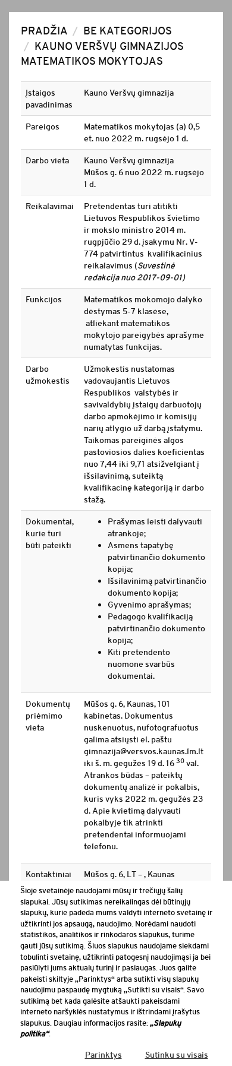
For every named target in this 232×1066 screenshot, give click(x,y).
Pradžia (44, 30)
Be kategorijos (127, 30)
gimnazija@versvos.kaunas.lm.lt (143, 751)
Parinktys (103, 1054)
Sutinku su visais (176, 1054)
